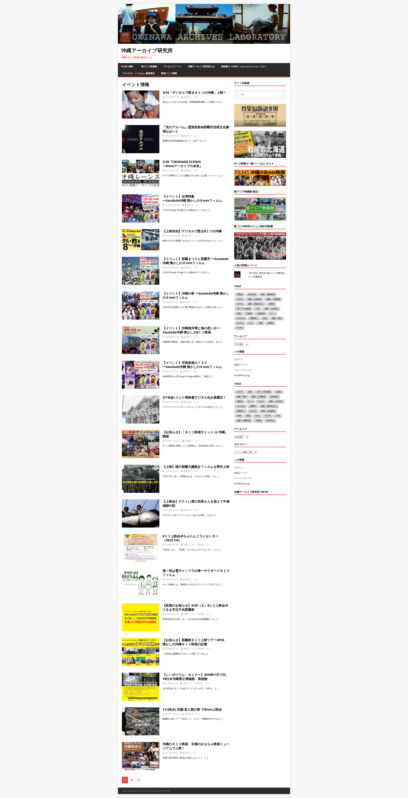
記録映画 (261, 313)
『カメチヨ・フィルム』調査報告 (138, 73)
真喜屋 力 (187, 97)
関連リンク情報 (169, 73)
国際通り (254, 318)
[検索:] (260, 94)
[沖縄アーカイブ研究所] (204, 41)
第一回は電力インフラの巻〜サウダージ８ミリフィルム (196, 572)
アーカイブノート (172, 66)
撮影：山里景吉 (271, 309)
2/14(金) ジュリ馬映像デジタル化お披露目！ (194, 397)
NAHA (240, 304)
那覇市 (270, 323)
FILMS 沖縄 (127, 66)
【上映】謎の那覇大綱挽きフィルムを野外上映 (196, 466)
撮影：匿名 (277, 318)
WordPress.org (241, 375)
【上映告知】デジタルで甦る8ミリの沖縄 (192, 231)
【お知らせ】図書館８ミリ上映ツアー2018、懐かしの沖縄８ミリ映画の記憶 (195, 642)
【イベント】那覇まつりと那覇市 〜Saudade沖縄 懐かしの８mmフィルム (195, 261)
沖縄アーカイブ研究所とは (201, 66)
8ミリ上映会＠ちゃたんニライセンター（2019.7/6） (191, 538)
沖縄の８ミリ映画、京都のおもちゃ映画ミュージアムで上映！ (196, 746)
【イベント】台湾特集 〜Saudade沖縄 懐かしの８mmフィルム (192, 198)
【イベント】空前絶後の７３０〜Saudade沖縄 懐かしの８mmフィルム (192, 364)
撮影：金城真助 (255, 299)
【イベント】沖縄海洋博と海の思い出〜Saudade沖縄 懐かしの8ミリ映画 (191, 330)
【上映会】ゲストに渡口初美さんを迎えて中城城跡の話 (196, 503)
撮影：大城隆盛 (273, 299)
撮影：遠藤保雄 (267, 294)
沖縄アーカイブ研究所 (193, 544)
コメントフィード (243, 370)
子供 (258, 309)
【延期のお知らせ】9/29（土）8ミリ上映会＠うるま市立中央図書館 (195, 607)
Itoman (240, 323)
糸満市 (271, 304)
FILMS (240, 328)
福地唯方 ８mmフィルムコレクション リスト (244, 66)
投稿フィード (241, 364)
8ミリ (272, 313)
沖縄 (260, 323)
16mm (240, 299)
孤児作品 (252, 294)
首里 (265, 318)
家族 (239, 313)
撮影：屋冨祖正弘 (255, 304)
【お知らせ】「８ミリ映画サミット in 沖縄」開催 (195, 434)
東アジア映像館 (149, 66)
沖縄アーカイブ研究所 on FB (251, 492)
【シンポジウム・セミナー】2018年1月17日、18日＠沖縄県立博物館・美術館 (196, 676)
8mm (251, 323)
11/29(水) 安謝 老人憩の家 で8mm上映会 (192, 709)
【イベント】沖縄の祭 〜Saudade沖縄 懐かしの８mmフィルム (196, 295)
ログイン (238, 359)
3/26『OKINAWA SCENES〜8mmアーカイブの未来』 (183, 164)
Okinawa (241, 318)
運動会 (240, 294)
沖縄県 (249, 313)
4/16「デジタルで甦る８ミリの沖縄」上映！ (194, 92)
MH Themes (165, 791)
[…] (220, 101)
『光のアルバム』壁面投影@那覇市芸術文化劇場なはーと (196, 129)
